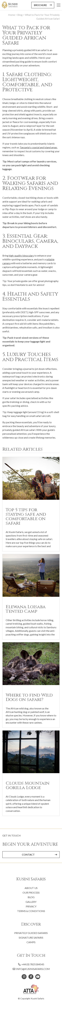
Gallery (31, 901)
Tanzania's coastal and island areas (38, 147)
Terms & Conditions (31, 910)
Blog (31, 897)
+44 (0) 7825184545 (32, 964)
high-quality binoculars (21, 255)
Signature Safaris (31, 937)
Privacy (31, 906)
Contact (28, 854)
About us (31, 887)
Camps (31, 942)
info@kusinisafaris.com (33, 968)
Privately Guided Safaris (31, 932)
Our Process (31, 892)
